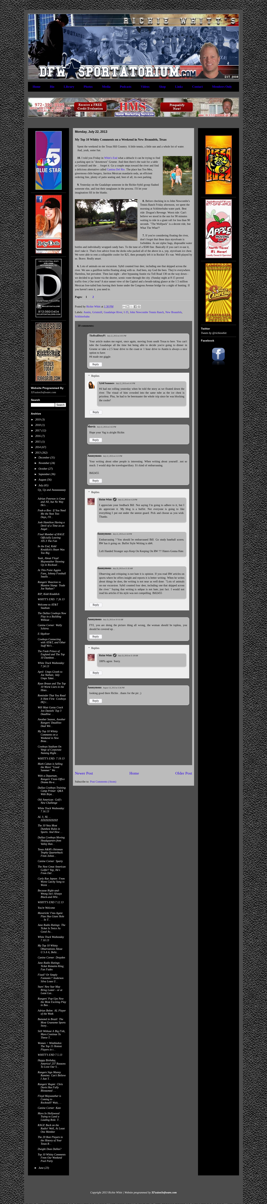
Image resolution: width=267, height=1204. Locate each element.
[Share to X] (132, 307)
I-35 (126, 312)
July (41, 485)
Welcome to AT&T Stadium (48, 606)
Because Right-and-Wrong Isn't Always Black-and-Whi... (50, 894)
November (44, 463)
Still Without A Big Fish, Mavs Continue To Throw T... (51, 1034)
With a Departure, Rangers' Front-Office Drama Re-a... (51, 779)
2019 (38, 419)
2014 (38, 447)
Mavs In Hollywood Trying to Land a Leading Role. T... (49, 1117)
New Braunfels (173, 312)
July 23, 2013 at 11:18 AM (128, 656)
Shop (162, 86)
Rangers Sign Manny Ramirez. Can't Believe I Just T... (52, 1075)
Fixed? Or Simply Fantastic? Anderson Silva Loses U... (51, 978)
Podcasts (125, 86)
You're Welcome (46, 907)
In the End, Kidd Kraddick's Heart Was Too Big (51, 549)
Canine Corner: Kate (49, 1107)
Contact (197, 86)
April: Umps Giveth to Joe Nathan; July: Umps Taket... (50, 675)
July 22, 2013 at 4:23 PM (127, 500)
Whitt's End (110, 157)
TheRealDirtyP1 (97, 335)
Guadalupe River (113, 312)
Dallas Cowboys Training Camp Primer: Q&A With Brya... (52, 791)
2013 (38, 452)
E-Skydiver (44, 633)
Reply (95, 364)
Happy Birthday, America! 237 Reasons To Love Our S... (51, 1063)
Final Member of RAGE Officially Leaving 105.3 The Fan (51, 537)
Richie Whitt (105, 499)
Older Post (183, 773)
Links (179, 86)
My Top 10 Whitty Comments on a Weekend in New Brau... (48, 736)
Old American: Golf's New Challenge (49, 801)
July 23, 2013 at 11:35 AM (123, 568)
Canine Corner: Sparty (50, 861)
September (45, 474)
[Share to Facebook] (135, 307)
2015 (38, 441)
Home (36, 86)
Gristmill (97, 312)
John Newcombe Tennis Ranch (147, 312)
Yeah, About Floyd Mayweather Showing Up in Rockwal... (51, 561)
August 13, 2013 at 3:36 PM (114, 688)
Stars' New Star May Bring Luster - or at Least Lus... (50, 990)
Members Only (222, 86)
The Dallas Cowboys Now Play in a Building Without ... (52, 616)
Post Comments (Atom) (103, 781)
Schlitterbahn (82, 316)
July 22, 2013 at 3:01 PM (116, 336)
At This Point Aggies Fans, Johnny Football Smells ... (52, 573)
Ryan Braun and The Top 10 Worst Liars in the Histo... (52, 687)
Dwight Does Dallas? (49, 1149)
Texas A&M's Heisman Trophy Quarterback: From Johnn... (51, 853)
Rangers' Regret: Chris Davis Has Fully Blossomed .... (50, 1087)
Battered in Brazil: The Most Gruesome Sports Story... (51, 1022)
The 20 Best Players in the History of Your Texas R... (50, 1140)
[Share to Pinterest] (139, 307)
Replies (95, 375)
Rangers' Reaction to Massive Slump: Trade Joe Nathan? (51, 585)
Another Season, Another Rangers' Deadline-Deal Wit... (51, 723)
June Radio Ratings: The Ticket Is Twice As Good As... (51, 928)
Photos (88, 86)
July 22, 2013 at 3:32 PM (106, 427)
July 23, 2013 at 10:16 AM (113, 620)
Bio (52, 86)
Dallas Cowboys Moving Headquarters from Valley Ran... (51, 841)
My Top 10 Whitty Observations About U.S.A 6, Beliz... (50, 949)
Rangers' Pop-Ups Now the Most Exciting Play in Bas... (52, 1002)
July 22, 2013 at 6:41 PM (125, 383)
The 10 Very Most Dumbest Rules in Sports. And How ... (50, 829)
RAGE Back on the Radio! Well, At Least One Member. (51, 1128)
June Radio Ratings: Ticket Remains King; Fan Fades (51, 966)
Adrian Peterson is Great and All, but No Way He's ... (51, 502)
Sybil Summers (106, 383)
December (44, 457)
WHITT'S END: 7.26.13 (51, 599)
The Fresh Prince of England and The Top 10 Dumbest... (51, 654)
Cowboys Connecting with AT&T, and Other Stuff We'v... (51, 642)
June (41, 1167)
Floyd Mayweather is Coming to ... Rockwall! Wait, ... (50, 1099)
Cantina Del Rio (116, 169)
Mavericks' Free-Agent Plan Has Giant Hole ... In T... (51, 916)
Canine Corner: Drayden (51, 957)
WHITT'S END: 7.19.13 (51, 758)
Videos (145, 86)
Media (106, 86)
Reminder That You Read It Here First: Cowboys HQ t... (52, 699)
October (43, 468)
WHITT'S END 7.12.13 (51, 902)
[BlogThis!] (128, 307)
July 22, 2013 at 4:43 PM (122, 534)
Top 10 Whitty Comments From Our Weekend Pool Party (51, 1158)
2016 (38, 436)
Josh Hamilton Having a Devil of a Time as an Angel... (51, 526)
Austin (87, 312)
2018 (38, 425)
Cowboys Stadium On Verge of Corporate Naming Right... (49, 750)
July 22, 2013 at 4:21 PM (112, 456)
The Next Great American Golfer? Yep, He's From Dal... (52, 870)
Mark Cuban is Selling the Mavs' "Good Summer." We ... (50, 767)
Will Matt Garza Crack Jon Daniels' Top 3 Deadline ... (50, 711)
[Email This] (124, 307)
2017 (38, 430)
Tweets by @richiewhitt (214, 333)
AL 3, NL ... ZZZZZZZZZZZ (48, 818)
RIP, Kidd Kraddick (48, 594)
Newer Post (84, 773)
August (43, 479)
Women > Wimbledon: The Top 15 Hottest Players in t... (50, 1046)
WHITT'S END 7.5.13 (50, 1054)
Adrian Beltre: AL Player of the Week (52, 1012)
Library (69, 86)
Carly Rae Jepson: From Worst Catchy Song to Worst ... (51, 882)
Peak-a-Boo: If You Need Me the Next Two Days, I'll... (52, 514)
